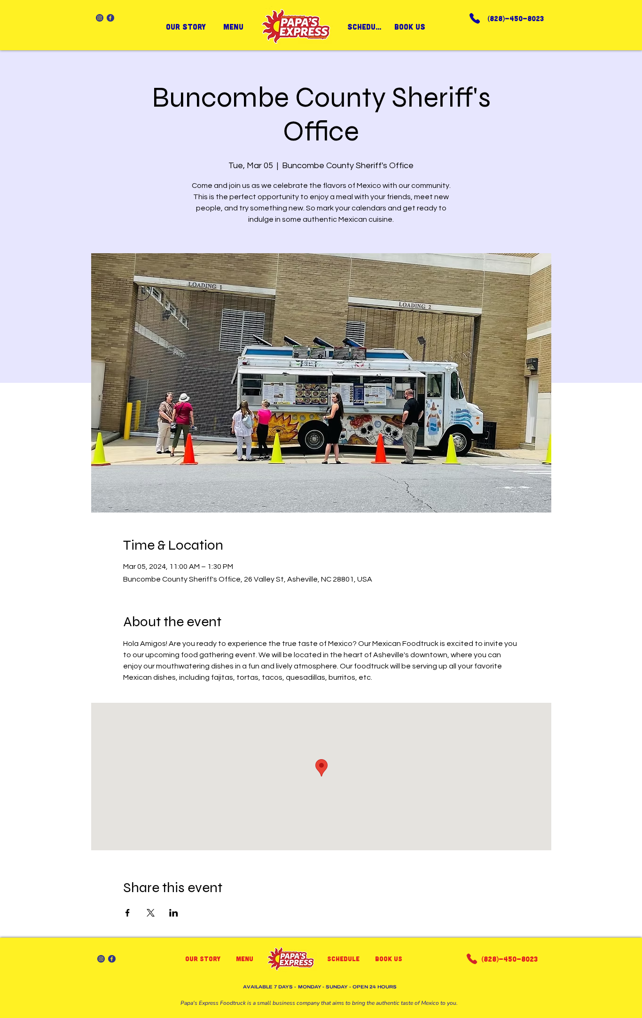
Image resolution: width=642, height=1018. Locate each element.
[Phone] (475, 18)
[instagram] (99, 18)
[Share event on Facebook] (127, 913)
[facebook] (110, 18)
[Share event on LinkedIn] (173, 913)
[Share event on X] (150, 913)
